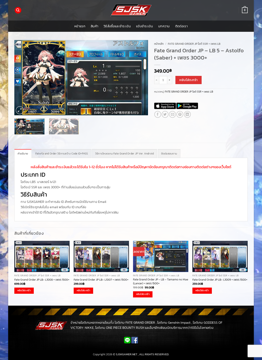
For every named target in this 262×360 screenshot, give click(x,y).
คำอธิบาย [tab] (23, 153)
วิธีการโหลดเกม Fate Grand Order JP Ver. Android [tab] (124, 153)
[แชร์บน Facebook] (157, 114)
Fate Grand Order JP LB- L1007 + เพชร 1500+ (101, 280)
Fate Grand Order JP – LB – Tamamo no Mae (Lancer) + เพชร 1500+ (160, 281)
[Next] (140, 77)
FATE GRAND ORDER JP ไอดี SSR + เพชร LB (194, 44)
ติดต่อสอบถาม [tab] (169, 153)
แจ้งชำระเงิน (144, 26)
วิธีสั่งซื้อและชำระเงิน (117, 26)
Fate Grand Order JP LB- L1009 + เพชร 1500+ (219, 280)
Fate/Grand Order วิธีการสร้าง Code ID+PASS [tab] (61, 153)
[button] (18, 10)
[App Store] (165, 106)
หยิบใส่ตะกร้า (188, 80)
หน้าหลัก (159, 44)
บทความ (164, 26)
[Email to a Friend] (172, 114)
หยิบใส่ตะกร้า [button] (24, 290)
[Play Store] (187, 106)
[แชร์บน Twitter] (165, 114)
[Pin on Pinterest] (179, 114)
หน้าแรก (79, 26)
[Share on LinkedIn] (187, 114)
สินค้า (94, 26)
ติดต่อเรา (181, 26)
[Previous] (22, 77)
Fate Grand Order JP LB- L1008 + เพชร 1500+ (41, 280)
